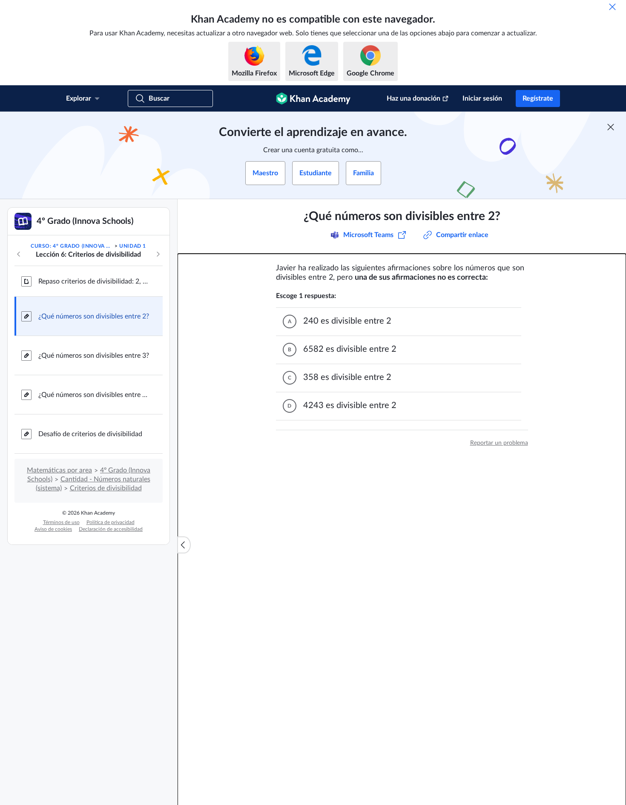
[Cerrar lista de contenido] (184, 544)
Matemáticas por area (59, 470)
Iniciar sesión (482, 98)
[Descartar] (612, 7)
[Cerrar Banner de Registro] (610, 127)
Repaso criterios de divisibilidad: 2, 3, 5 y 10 (93, 281)
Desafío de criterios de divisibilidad (90, 434)
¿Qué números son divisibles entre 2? (93, 316)
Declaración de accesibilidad (111, 529)
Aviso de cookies (53, 529)
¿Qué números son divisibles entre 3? (93, 355)
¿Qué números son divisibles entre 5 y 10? (93, 394)
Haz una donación (413, 98)
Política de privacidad (110, 522)
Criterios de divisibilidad (106, 488)
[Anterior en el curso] (19, 254)
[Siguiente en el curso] (158, 254)
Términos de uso (61, 522)
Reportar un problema (499, 443)
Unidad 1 (132, 246)
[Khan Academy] (313, 98)
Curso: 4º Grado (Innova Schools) (72, 246)
